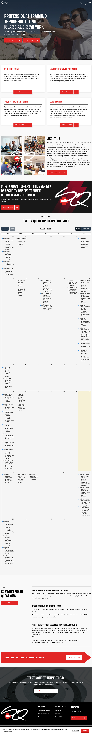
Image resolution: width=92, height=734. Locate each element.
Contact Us (7, 603)
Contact (57, 714)
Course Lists (42, 717)
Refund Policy (59, 717)
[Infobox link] (81, 2)
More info (75, 730)
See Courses (8, 207)
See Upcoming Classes (43, 691)
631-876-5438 (29, 40)
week (84, 229)
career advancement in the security (59, 166)
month (78, 229)
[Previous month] (3, 229)
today (12, 229)
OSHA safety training (81, 151)
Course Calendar (43, 714)
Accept (85, 730)
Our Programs (10, 40)
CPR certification (53, 153)
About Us (58, 711)
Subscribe (76, 718)
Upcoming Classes (44, 711)
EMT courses (66, 153)
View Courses (20, 92)
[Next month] (7, 229)
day (88, 229)
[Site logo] (4, 3)
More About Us (54, 172)
